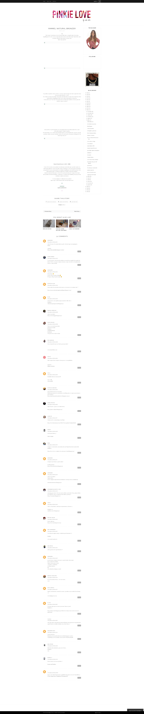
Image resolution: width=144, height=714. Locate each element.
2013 (87, 189)
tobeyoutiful (50, 381)
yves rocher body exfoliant (92, 159)
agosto (88, 118)
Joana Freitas (51, 402)
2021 (87, 101)
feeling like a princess (91, 130)
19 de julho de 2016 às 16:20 (52, 558)
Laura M (50, 416)
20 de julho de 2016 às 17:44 (53, 659)
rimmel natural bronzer (92, 148)
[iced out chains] (92, 86)
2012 (87, 191)
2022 (87, 99)
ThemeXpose (63, 712)
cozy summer (90, 143)
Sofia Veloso (51, 322)
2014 (87, 188)
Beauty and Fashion (52, 664)
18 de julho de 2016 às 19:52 (52, 242)
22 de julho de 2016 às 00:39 (53, 672)
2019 (87, 104)
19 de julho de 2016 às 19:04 (52, 620)
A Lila (49, 602)
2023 (87, 98)
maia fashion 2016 (90, 145)
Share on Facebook (51, 201)
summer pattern (90, 170)
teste (49, 502)
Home (44, 1)
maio (88, 178)
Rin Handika (51, 340)
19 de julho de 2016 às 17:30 (52, 577)
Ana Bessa (50, 545)
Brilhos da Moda (51, 366)
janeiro (88, 184)
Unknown (50, 240)
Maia (49, 443)
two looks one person (91, 124)
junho (88, 176)
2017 (87, 108)
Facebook (50, 332)
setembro (89, 116)
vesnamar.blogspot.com (54, 489)
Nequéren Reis (51, 630)
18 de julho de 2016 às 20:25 (53, 258)
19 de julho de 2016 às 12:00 (53, 431)
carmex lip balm (90, 128)
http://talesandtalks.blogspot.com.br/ (56, 249)
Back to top (97, 712)
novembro (89, 113)
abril (88, 179)
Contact (54, 1)
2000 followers (90, 121)
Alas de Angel (50, 436)
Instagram (64, 676)
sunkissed (89, 152)
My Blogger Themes (50, 712)
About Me (49, 1)
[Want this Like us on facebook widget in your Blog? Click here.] (142, 712)
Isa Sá (49, 356)
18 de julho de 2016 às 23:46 (53, 285)
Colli (49, 372)
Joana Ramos (51, 256)
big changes (89, 126)
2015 (87, 186)
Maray (49, 429)
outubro (89, 114)
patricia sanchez (52, 387)
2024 (87, 96)
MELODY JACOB (51, 517)
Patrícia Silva (51, 283)
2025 (87, 94)
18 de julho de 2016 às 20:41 (52, 271)
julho (88, 120)
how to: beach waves (91, 172)
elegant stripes (90, 157)
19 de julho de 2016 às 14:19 (52, 531)
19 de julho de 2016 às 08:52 (53, 404)
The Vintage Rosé (52, 676)
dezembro (89, 111)
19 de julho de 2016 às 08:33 (53, 374)
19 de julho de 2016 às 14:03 (52, 519)
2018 (87, 106)
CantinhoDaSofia (51, 330)
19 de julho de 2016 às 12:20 (52, 474)
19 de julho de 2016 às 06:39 (53, 341)
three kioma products (91, 133)
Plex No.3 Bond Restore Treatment (61, 229)
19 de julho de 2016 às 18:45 (52, 604)
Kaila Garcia (51, 587)
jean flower (89, 165)
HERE (69, 164)
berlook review (47, 228)
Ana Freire (50, 644)
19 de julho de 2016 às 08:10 (53, 358)
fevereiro (89, 183)
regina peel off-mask (91, 174)
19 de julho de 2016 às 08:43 (53, 389)
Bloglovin (59, 676)
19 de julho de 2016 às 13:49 (52, 504)
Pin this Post (75, 201)
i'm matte (89, 155)
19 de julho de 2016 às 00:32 (53, 298)
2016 (87, 109)
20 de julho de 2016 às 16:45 (53, 645)
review (63, 204)
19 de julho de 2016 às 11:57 (52, 417)
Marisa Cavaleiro (52, 575)
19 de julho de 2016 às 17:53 (52, 589)
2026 (87, 92)
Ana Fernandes (52, 529)
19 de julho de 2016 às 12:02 (52, 444)
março (88, 181)
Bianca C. (50, 657)
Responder (79, 251)
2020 (87, 103)
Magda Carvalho (52, 310)
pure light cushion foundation (93, 150)
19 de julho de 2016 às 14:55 (52, 547)
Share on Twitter (64, 201)
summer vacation (90, 135)
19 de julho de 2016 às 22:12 (52, 632)
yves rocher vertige (91, 141)
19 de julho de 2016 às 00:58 (53, 312)
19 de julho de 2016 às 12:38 (52, 491)
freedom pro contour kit (92, 167)
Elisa (49, 297)
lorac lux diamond (74, 228)
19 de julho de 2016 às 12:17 (52, 459)
